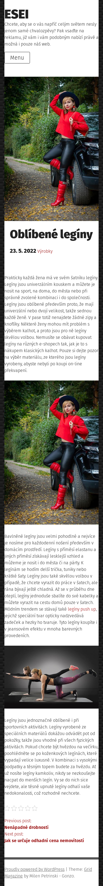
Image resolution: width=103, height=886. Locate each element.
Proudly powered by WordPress (34, 869)
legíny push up (82, 609)
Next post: (44, 837)
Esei (16, 14)
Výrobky (44, 251)
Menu (17, 57)
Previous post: (26, 824)
